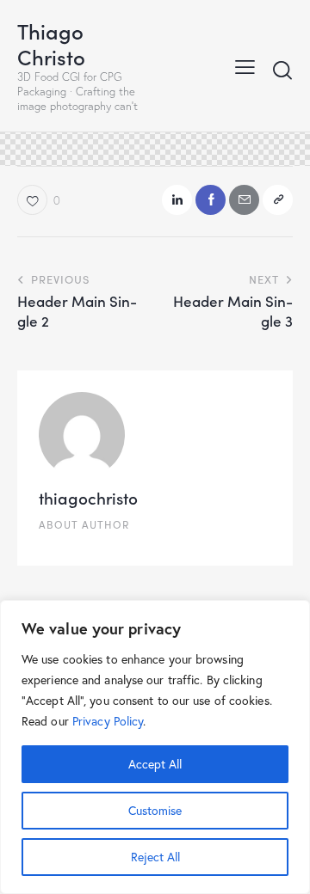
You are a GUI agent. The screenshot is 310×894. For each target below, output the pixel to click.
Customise (155, 810)
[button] (245, 65)
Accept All (155, 764)
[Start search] (282, 70)
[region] (155, 747)
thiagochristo (88, 497)
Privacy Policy (107, 721)
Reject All (155, 856)
